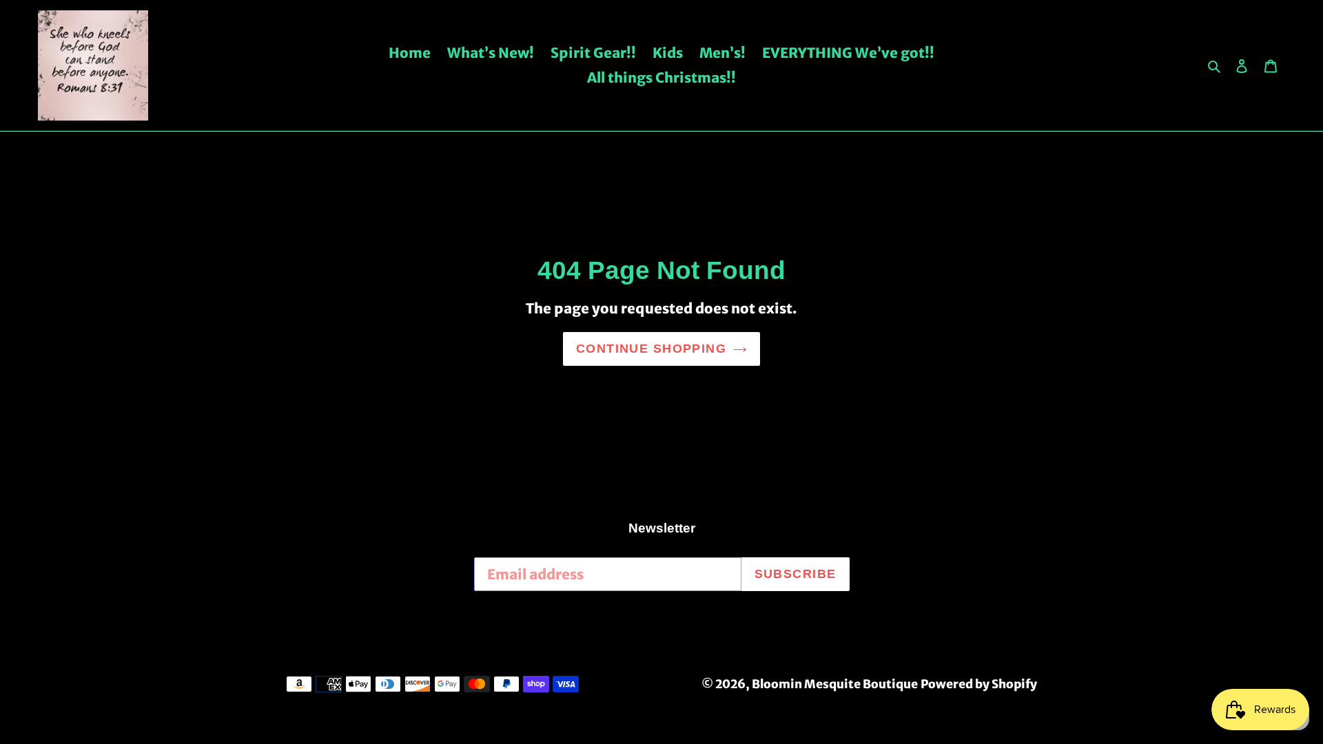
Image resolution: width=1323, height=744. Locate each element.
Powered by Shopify (979, 684)
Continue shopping (651, 348)
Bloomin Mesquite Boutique (835, 684)
